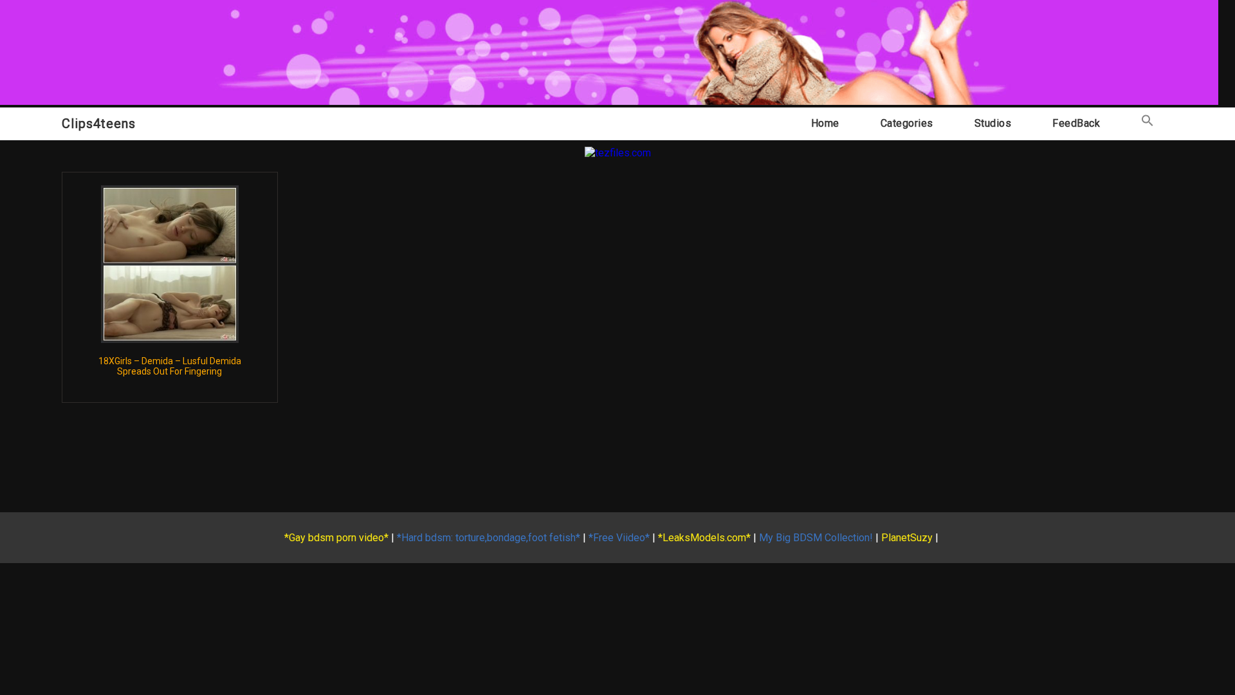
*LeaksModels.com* (704, 538)
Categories (907, 123)
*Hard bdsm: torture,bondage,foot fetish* (488, 538)
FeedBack (1076, 123)
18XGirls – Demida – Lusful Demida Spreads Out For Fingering (169, 366)
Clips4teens (99, 123)
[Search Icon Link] (1147, 123)
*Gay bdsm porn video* (336, 538)
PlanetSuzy (907, 538)
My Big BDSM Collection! (816, 538)
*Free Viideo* (619, 538)
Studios (993, 123)
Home (825, 123)
